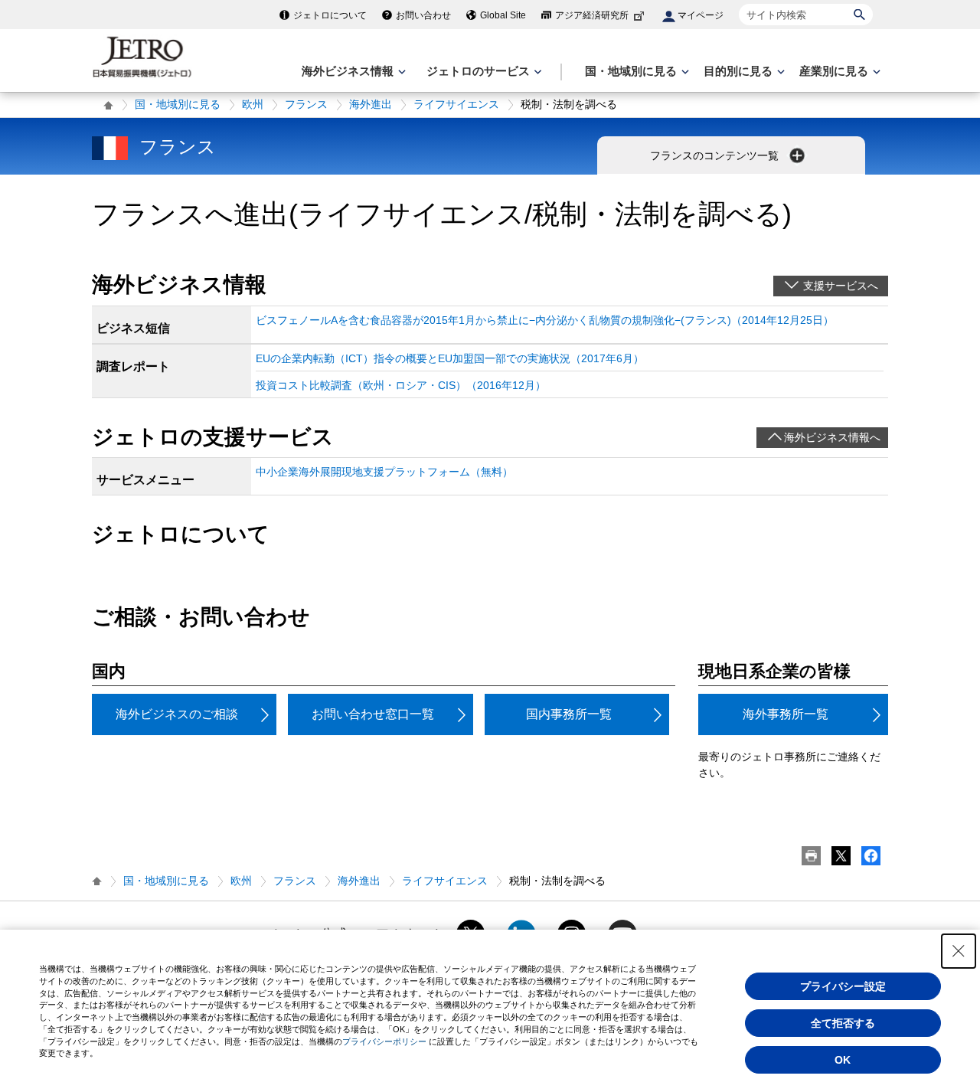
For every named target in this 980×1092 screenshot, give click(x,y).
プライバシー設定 (843, 986)
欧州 (252, 104)
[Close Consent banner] (958, 951)
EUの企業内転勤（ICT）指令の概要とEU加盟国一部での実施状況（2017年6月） (450, 358)
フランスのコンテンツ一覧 (716, 155)
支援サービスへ (840, 286)
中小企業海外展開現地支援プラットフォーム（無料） (384, 472)
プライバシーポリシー (384, 1041)
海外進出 (370, 104)
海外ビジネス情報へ (832, 437)
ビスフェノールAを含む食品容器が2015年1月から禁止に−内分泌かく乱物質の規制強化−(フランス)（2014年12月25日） (545, 320)
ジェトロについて (330, 15)
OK (843, 1060)
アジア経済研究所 (592, 15)
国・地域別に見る (177, 104)
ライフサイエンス (456, 104)
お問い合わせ (423, 15)
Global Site (503, 15)
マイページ (701, 15)
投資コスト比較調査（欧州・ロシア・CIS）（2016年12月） (401, 385)
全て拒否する (843, 1023)
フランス (306, 104)
